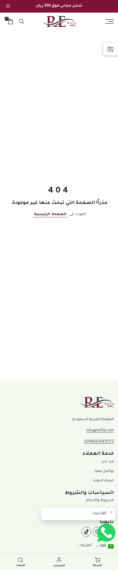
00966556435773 (99, 442)
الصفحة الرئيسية (50, 214)
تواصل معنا (104, 471)
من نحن (107, 462)
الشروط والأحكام (100, 500)
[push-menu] (109, 21)
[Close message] (111, 512)
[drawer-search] (22, 21)
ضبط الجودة (103, 481)
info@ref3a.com (100, 431)
